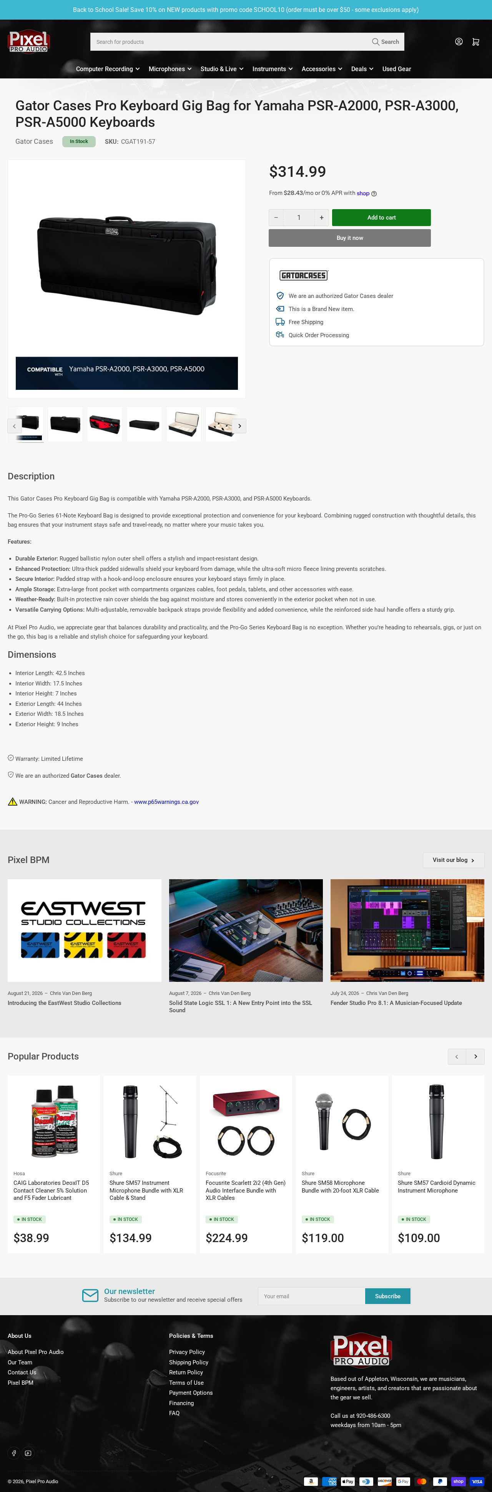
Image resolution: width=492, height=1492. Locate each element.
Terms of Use (186, 1382)
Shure (116, 1173)
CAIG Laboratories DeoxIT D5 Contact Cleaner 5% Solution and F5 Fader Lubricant (51, 1190)
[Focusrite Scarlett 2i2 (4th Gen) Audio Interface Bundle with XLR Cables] (246, 1121)
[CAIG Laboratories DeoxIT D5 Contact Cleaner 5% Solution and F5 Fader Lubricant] (53, 1121)
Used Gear (396, 69)
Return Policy (186, 1372)
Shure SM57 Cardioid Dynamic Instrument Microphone (436, 1186)
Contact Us (22, 1372)
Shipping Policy (188, 1362)
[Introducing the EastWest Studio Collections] (84, 930)
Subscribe (388, 1296)
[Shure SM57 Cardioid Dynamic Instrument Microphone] (438, 1121)
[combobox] (247, 42)
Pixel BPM (20, 1382)
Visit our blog (450, 860)
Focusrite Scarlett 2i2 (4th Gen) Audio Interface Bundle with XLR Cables (246, 1190)
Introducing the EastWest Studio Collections (64, 1003)
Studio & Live (219, 69)
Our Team (20, 1362)
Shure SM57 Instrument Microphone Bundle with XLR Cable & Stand (146, 1190)
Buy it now (350, 238)
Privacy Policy (187, 1352)
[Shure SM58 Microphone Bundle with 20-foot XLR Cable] (342, 1121)
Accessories (319, 69)
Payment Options (191, 1392)
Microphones (167, 69)
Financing (181, 1403)
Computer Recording (104, 69)
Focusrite (216, 1173)
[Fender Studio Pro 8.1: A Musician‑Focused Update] (407, 930)
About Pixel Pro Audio (36, 1352)
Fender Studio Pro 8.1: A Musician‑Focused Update (396, 1003)
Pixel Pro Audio (42, 1481)
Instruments (269, 69)
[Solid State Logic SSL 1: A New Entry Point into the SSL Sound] (246, 930)
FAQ (174, 1413)
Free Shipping (306, 322)
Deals (359, 69)
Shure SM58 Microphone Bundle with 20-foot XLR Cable (340, 1186)
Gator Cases (34, 141)
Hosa (19, 1173)
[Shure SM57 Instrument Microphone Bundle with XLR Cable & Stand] (150, 1121)
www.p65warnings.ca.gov (166, 801)
